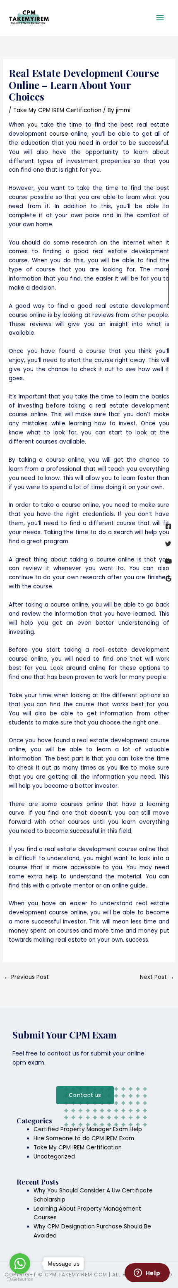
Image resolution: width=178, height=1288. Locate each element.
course (58, 134)
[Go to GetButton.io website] (20, 1279)
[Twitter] (168, 544)
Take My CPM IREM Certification (57, 110)
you (32, 125)
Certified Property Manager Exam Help (88, 1129)
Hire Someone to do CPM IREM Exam (84, 1138)
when (155, 243)
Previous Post (26, 977)
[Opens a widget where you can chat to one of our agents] (147, 1273)
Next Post (157, 977)
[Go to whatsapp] (20, 1263)
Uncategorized (54, 1157)
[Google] (168, 579)
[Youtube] (168, 561)
